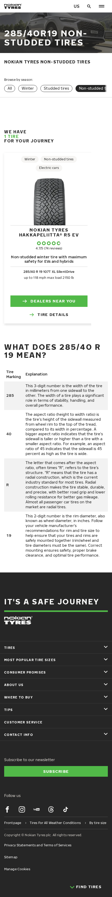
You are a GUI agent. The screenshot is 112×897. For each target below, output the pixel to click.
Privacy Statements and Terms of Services (37, 845)
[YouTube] (36, 809)
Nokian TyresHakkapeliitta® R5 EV (49, 232)
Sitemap (10, 857)
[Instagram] (22, 809)
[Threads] (51, 809)
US (76, 6)
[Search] (89, 6)
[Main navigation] (101, 6)
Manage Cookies (17, 869)
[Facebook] (7, 809)
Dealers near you (53, 301)
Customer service (23, 722)
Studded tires (56, 88)
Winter (28, 88)
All (10, 88)
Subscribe (56, 771)
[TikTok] (65, 809)
